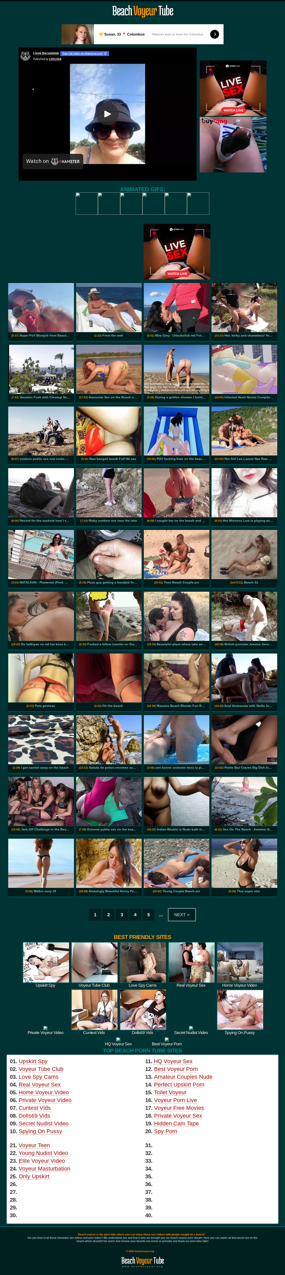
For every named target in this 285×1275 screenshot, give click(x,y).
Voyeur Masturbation (44, 1168)
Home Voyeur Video (44, 1092)
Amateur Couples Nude (183, 1077)
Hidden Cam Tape (176, 1123)
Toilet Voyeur (170, 1092)
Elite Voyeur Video (42, 1161)
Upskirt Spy (33, 1061)
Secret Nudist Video (44, 1123)
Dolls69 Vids (34, 1116)
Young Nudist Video (43, 1153)
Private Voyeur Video (45, 1100)
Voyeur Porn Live (175, 1100)
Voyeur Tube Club (41, 1069)
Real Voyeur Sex (40, 1084)
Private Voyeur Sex (178, 1116)
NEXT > (182, 914)
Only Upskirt (34, 1176)
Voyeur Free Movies (179, 1108)
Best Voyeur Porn (176, 1069)
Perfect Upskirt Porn (179, 1084)
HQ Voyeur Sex (173, 1061)
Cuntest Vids (35, 1108)
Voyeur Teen (34, 1145)
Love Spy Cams (39, 1077)
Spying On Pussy (40, 1131)
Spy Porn (165, 1131)
